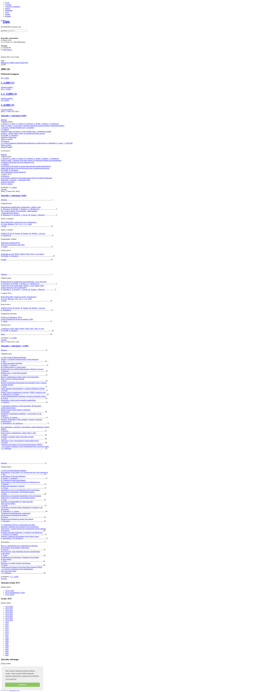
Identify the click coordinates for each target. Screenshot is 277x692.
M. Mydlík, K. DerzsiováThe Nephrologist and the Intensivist (13, 171)
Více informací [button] (11, 679)
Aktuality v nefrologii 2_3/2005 (15, 346)
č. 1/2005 (13, 338)
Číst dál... (4, 189)
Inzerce (7, 8)
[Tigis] (5, 21)
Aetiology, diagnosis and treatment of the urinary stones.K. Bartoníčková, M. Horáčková (20, 537)
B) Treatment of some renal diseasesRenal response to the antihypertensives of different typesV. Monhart (20, 482)
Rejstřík (4, 260)
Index (3, 334)
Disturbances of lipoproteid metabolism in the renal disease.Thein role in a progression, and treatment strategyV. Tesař (21, 498)
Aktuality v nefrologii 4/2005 (13, 116)
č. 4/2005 (13, 187)
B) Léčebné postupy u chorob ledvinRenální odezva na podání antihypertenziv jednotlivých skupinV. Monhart (22, 369)
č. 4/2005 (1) (7, 105)
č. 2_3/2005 (14, 577)
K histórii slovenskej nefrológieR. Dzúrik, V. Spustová (11, 364)
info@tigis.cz (7, 50)
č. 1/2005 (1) (7, 82)
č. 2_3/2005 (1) (9, 93)
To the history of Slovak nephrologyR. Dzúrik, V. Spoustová (13, 477)
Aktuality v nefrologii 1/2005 (13, 195)
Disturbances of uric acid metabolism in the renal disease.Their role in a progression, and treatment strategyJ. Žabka (20, 492)
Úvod (7, 3)
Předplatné (8, 10)
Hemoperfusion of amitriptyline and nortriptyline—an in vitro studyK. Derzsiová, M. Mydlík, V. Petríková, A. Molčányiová (24, 283)
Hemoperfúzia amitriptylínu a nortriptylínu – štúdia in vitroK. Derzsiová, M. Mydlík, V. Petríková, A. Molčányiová (21, 208)
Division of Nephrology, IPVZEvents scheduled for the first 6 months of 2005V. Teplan (17, 319)
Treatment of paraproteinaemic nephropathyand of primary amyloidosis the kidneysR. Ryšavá (16, 515)
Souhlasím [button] (22, 685)
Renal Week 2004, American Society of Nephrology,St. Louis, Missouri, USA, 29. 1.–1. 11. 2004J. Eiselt (19, 224)
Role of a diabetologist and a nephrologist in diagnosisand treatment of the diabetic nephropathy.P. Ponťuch (19, 548)
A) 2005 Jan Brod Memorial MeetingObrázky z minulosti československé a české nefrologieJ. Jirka (20, 359)
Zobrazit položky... (7, 87)
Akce (7, 12)
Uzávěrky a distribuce (12, 6)
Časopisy (8, 5)
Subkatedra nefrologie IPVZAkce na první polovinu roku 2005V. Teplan (13, 245)
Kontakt (8, 16)
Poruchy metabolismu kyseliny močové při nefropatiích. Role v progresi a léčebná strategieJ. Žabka (20, 379)
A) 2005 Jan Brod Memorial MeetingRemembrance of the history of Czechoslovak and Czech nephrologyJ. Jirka (24, 472)
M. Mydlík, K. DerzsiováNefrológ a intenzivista (9, 136)
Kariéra (7, 14)
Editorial (4, 120)
